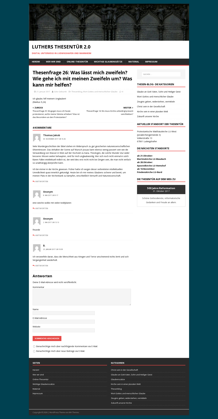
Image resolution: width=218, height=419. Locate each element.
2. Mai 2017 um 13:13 (51, 222)
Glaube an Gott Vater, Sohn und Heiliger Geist (159, 91)
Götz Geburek (60, 91)
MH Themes (74, 412)
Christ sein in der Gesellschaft (151, 106)
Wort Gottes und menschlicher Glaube (100, 91)
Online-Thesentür (77, 61)
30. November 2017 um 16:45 (54, 139)
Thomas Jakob (51, 135)
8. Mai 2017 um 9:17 (50, 195)
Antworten (41, 181)
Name (36, 309)
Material (133, 61)
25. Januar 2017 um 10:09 (53, 249)
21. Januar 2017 (43, 91)
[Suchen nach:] (161, 74)
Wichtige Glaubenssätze (108, 61)
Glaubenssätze (118, 379)
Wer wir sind (53, 61)
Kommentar (38, 287)
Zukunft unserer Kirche (148, 116)
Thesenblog (76, 91)
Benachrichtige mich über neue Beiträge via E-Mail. (60, 351)
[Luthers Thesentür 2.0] (109, 38)
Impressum (151, 61)
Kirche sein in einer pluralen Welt (152, 111)
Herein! (36, 61)
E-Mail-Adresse (40, 318)
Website (36, 326)
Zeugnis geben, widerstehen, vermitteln (156, 101)
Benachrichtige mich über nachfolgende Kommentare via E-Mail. (67, 346)
